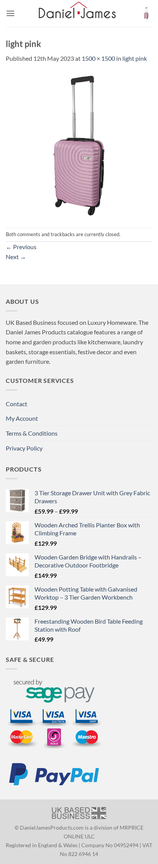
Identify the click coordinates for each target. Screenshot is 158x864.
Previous (21, 246)
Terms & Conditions (32, 433)
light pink (134, 58)
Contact (16, 403)
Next (16, 256)
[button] (10, 13)
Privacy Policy (24, 448)
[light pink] (79, 144)
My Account (22, 418)
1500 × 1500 (98, 58)
